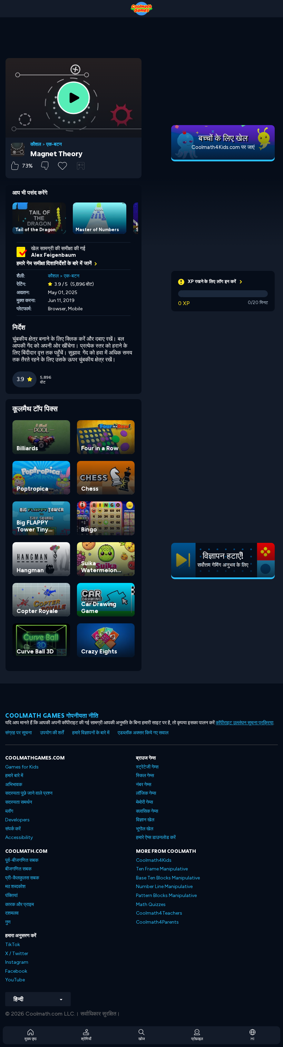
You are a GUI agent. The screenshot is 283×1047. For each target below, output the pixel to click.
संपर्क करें (13, 829)
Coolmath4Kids (154, 860)
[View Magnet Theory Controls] (80, 165)
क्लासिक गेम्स (147, 811)
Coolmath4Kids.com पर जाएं (223, 147)
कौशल (35, 144)
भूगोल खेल (144, 829)
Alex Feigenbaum (53, 255)
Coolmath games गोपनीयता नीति (52, 715)
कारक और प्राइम (19, 904)
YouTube (15, 980)
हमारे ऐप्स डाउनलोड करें (156, 837)
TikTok (12, 944)
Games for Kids (22, 767)
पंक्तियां (11, 895)
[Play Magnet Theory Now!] (73, 98)
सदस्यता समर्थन (18, 802)
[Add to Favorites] (62, 165)
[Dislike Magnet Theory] (44, 166)
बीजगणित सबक (18, 869)
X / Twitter (16, 953)
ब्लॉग (9, 811)
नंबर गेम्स (143, 784)
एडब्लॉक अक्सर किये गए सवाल (143, 733)
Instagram (16, 962)
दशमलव (12, 913)
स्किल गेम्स (145, 776)
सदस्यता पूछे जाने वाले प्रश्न (28, 793)
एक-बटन (54, 144)
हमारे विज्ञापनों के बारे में (90, 733)
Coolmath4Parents (157, 922)
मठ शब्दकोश (15, 886)
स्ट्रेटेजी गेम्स (147, 767)
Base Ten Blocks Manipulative (168, 878)
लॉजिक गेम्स (146, 793)
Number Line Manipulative (164, 886)
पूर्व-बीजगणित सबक (21, 860)
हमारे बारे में (14, 776)
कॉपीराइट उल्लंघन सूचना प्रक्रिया (244, 723)
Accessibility (19, 837)
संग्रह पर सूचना (18, 733)
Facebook (16, 971)
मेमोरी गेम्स (144, 802)
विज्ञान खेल (145, 820)
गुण (8, 922)
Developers (17, 820)
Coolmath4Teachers (159, 913)
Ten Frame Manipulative (162, 869)
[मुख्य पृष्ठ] (141, 9)
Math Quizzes (151, 904)
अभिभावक (13, 784)
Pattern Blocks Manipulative (166, 895)
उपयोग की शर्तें (52, 733)
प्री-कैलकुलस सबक (22, 878)
